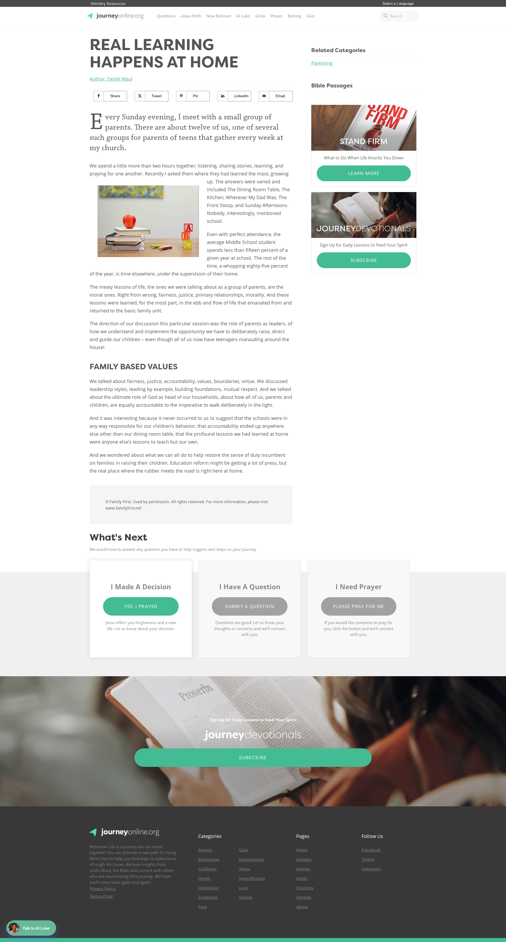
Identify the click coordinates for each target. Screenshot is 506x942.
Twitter (368, 859)
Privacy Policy (102, 888)
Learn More (364, 173)
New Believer (218, 16)
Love (243, 888)
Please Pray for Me (358, 606)
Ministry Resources (108, 3)
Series (301, 878)
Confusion (207, 869)
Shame (245, 897)
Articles (303, 869)
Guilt (243, 850)
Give (310, 16)
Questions (166, 16)
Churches (304, 888)
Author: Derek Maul (111, 79)
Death (204, 878)
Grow (260, 16)
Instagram (371, 869)
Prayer (276, 16)
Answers (303, 859)
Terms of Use (101, 896)
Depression (208, 888)
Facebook (371, 850)
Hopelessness (251, 859)
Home (302, 850)
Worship (303, 897)
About (302, 907)
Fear (202, 907)
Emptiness (207, 897)
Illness (244, 869)
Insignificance (252, 878)
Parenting (322, 63)
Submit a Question (249, 606)
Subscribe (364, 260)
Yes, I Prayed (140, 606)
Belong (294, 16)
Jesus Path (191, 16)
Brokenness (208, 859)
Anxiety (205, 850)
